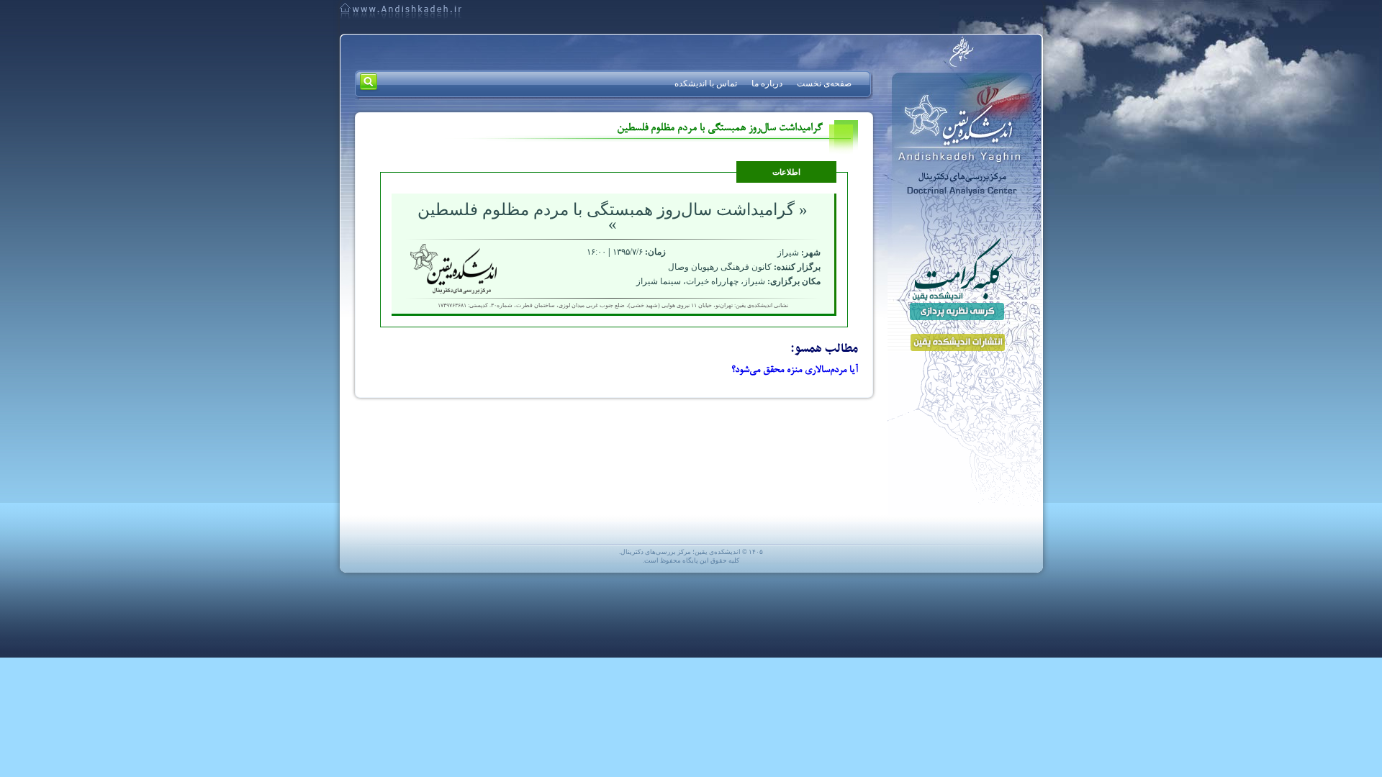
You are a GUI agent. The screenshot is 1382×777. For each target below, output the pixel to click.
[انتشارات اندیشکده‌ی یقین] (961, 338)
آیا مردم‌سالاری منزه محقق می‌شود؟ (794, 370)
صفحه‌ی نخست (824, 83)
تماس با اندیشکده (705, 83)
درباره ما (766, 83)
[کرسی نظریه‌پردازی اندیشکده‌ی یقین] (961, 278)
